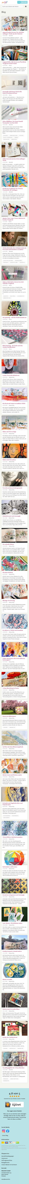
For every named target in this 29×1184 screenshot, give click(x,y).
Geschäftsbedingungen (7, 1156)
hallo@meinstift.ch (5, 1179)
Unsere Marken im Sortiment (9, 1164)
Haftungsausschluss (6, 1160)
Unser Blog (5, 1135)
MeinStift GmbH (5, 1170)
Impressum (4, 1158)
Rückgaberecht (5, 1162)
